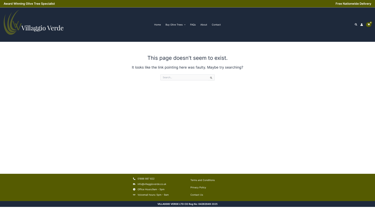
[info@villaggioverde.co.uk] (149, 184)
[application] (184, 24)
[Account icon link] (361, 24)
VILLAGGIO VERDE (21, 37)
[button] (356, 24)
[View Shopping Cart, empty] (368, 24)
